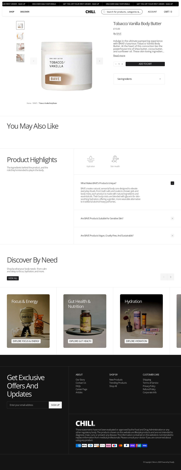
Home (29, 103)
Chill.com (154, 462)
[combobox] (124, 11)
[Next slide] (99, 61)
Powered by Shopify (167, 462)
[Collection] (28, 321)
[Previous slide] (33, 61)
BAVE (118, 33)
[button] (152, 12)
